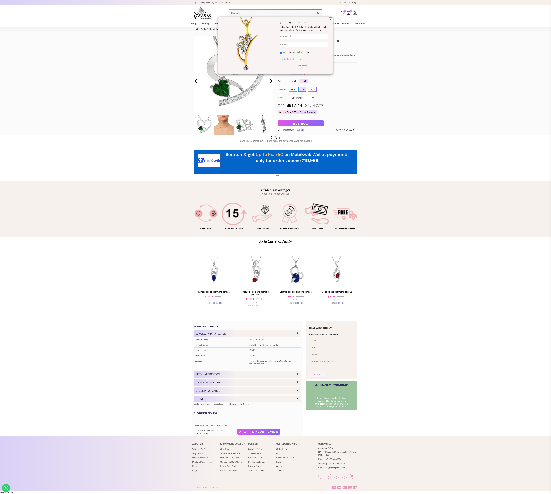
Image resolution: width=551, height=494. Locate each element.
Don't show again (304, 65)
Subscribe (288, 58)
